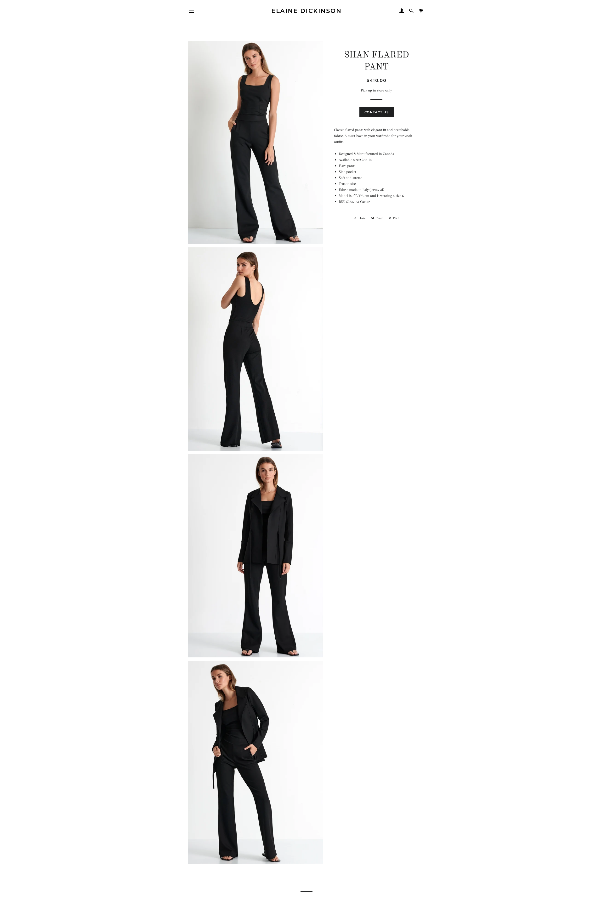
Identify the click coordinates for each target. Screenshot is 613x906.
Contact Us (376, 112)
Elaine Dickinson (306, 10)
